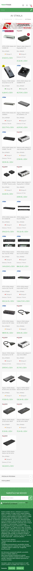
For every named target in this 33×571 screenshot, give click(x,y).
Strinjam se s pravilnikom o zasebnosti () (15, 503)
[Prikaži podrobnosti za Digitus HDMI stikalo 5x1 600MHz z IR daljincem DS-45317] (24, 104)
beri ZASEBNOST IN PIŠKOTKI (15, 503)
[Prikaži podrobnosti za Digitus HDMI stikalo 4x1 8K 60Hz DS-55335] (9, 379)
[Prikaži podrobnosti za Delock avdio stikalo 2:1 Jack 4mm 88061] (24, 344)
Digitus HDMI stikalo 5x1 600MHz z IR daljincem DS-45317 (23, 114)
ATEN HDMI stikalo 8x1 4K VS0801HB (9, 217)
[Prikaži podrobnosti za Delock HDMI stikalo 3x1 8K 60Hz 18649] (24, 312)
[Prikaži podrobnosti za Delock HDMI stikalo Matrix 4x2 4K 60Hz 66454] (9, 442)
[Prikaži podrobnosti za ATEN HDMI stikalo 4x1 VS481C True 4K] (9, 139)
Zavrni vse (12, 568)
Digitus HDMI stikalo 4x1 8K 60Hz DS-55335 (9, 388)
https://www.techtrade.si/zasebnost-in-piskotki (13, 555)
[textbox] (15, 10)
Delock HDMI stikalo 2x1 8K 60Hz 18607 (8, 420)
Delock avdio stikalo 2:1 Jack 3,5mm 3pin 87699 (24, 148)
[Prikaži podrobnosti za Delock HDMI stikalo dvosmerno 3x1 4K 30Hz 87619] (9, 344)
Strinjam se (20, 568)
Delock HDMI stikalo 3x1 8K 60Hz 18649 (23, 322)
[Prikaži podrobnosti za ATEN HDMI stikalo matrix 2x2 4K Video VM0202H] (9, 312)
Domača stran (8, 19)
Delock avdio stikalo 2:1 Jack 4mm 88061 (24, 353)
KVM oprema (18, 19)
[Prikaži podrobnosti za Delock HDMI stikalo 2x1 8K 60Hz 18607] (9, 411)
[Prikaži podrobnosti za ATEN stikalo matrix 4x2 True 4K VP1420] (24, 243)
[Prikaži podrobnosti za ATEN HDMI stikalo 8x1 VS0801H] (9, 104)
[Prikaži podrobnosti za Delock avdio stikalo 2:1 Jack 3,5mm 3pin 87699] (24, 139)
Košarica (31, 5)
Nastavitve (4, 568)
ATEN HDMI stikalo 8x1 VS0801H (9, 113)
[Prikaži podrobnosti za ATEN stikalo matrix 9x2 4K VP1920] (24, 208)
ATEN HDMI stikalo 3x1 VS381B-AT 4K (24, 81)
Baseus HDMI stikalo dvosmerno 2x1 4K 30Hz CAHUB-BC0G (8, 82)
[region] (16, 539)
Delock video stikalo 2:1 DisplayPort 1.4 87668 (24, 183)
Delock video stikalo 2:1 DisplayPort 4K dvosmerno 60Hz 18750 (24, 48)
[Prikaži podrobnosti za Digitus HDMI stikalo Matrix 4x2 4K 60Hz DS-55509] (24, 379)
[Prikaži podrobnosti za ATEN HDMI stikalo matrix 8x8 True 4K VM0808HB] (24, 278)
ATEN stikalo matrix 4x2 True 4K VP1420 (23, 252)
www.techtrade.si (19, 563)
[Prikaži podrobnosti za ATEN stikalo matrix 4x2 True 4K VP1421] (9, 243)
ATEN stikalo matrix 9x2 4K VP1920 (23, 217)
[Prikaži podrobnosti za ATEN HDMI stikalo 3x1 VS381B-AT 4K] (24, 72)
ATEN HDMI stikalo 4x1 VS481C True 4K (9, 148)
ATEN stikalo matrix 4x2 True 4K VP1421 (8, 252)
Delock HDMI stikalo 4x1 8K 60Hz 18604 (23, 420)
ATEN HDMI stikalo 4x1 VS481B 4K (9, 47)
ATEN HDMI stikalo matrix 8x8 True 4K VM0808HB (22, 288)
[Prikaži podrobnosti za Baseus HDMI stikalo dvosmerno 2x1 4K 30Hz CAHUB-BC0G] (9, 72)
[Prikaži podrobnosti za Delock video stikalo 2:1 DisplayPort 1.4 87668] (24, 173)
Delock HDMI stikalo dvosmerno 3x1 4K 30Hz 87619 (8, 354)
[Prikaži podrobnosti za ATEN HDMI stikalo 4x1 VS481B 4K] (9, 37)
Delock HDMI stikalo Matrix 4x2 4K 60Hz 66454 (8, 453)
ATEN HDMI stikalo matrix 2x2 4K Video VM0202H (8, 323)
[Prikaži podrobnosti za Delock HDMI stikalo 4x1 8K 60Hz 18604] (24, 411)
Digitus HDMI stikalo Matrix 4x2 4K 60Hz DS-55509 (23, 389)
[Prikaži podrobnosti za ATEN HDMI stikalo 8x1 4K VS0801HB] (9, 208)
